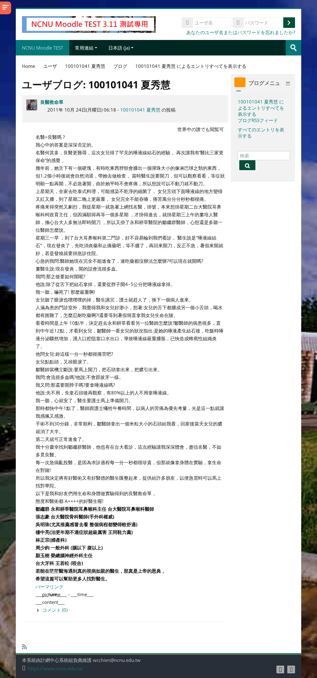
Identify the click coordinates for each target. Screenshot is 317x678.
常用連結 (84, 48)
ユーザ (50, 66)
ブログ (120, 66)
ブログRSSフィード (258, 120)
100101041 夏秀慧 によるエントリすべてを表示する (261, 108)
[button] (130, 610)
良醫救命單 (51, 102)
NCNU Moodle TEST (42, 48)
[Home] (88, 24)
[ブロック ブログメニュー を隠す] (288, 84)
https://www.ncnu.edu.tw (55, 668)
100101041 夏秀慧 (140, 110)
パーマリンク (49, 586)
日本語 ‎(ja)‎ (119, 48)
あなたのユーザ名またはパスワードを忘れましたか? (240, 32)
